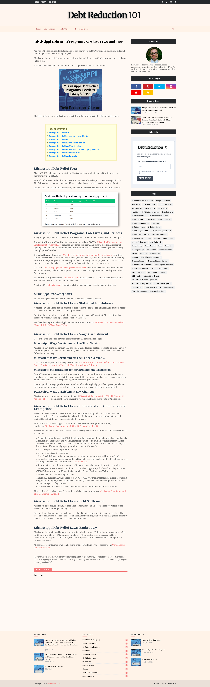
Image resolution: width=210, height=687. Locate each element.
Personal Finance (138, 261)
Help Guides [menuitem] (65, 29)
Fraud (172, 238)
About (43, 2)
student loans (137, 287)
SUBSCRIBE (145, 178)
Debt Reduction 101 (54, 684)
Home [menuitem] (38, 29)
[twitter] (166, 2)
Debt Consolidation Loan (158, 216)
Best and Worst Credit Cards (142, 201)
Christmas (136, 204)
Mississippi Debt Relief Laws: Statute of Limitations (67, 142)
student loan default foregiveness (144, 280)
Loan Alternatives (165, 250)
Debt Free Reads (154, 227)
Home (36, 2)
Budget (158, 201)
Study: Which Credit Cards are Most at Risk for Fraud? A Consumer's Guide (159, 109)
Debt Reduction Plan (159, 235)
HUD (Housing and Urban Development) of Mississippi (87, 255)
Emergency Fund (160, 238)
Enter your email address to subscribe (152, 161)
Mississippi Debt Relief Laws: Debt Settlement (65, 152)
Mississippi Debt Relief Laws (59, 139)
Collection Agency (149, 204)
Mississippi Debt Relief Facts (59, 132)
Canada (167, 201)
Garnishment (150, 246)
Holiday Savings (138, 250)
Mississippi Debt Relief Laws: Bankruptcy (63, 156)
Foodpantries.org (53, 285)
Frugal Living (137, 246)
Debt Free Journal (138, 227)
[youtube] (136, 92)
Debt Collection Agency (150, 212)
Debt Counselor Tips (149, 659)
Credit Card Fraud (165, 204)
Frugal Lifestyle (156, 242)
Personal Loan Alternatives (142, 265)
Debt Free (155, 223)
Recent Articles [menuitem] (81, 29)
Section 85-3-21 (80, 462)
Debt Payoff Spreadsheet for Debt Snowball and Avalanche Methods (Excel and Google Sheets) (61, 656)
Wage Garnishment (139, 291)
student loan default (151, 276)
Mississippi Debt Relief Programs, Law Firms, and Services (69, 136)
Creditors (135, 212)
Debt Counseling (164, 219)
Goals (160, 246)
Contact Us (172, 684)
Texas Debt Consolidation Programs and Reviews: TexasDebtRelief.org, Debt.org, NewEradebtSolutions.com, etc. (157, 119)
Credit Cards (137, 208)
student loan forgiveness (141, 283)
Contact (52, 2)
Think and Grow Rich (153, 287)
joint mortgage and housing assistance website (66, 268)
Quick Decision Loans (159, 268)
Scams (163, 272)
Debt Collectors (167, 212)
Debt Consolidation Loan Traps (143, 219)
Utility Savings (169, 287)
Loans (134, 253)
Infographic (151, 250)
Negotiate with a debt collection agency (146, 257)
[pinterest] (175, 2)
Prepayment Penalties (140, 268)
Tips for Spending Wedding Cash (154, 650)
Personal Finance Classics (157, 261)
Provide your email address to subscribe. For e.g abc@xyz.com (153, 172)
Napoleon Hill (155, 253)
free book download (139, 242)
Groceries (168, 246)
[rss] (148, 92)
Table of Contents (57, 129)
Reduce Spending (138, 272)
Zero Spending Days (157, 291)
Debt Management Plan (140, 231)
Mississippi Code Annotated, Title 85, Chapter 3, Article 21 (71, 426)
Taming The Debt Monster (54, 666)
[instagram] (171, 2)
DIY (149, 238)
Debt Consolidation (139, 216)
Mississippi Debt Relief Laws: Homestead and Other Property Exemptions (74, 149)
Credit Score (162, 208)
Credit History (150, 208)
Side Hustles (136, 276)
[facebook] (162, 2)
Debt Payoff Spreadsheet (162, 231)
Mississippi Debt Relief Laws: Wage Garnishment (66, 146)
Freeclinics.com (71, 278)
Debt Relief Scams (138, 238)
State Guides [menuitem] (49, 29)
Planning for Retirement (164, 265)
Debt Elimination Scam (140, 223)
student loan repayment (162, 283)
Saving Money (153, 272)
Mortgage (143, 253)
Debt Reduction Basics (140, 235)
